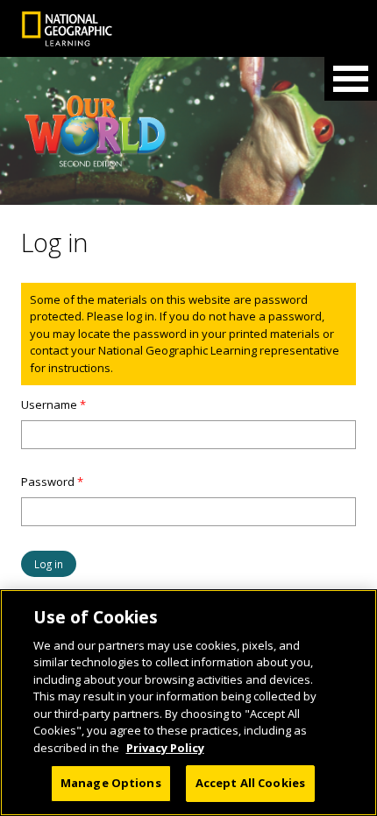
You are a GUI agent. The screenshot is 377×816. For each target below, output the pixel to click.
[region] (188, 702)
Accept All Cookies (250, 783)
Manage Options (110, 783)
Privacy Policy (165, 748)
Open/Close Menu (350, 79)
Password (52, 481)
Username (53, 404)
